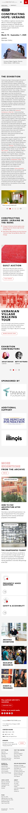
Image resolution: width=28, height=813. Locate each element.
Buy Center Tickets (18, 755)
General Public (4, 766)
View (4, 736)
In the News (16, 785)
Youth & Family (4, 769)
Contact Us (16, 791)
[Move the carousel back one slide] (7, 208)
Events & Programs (18, 753)
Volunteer (3, 786)
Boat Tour (3, 752)
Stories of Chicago (18, 774)
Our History (16, 781)
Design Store (17, 756)
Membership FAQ (5, 801)
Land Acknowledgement (19, 788)
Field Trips (3, 756)
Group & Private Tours (6, 758)
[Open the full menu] (20, 2)
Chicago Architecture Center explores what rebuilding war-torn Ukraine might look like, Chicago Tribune (13, 228)
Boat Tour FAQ (4, 796)
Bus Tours (3, 755)
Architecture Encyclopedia (20, 767)
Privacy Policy (11, 808)
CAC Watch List (17, 768)
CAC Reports (17, 776)
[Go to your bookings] (26, 2)
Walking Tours (4, 753)
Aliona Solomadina (19, 168)
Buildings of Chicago (18, 765)
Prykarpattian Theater (16, 159)
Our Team (16, 783)
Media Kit (16, 789)
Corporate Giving (5, 785)
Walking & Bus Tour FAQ (6, 798)
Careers (15, 786)
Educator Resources (18, 773)
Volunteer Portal (4, 810)
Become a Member (5, 781)
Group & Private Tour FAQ (7, 800)
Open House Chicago (6, 772)
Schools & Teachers (5, 768)
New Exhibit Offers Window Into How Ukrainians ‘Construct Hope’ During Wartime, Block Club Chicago (15, 233)
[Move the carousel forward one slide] (20, 208)
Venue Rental (17, 758)
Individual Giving (5, 783)
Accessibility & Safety (6, 759)
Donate (3, 788)
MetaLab (11, 145)
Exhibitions (16, 752)
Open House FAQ (5, 803)
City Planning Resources (19, 771)
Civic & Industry (4, 771)
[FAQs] (4, 592)
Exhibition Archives (18, 770)
